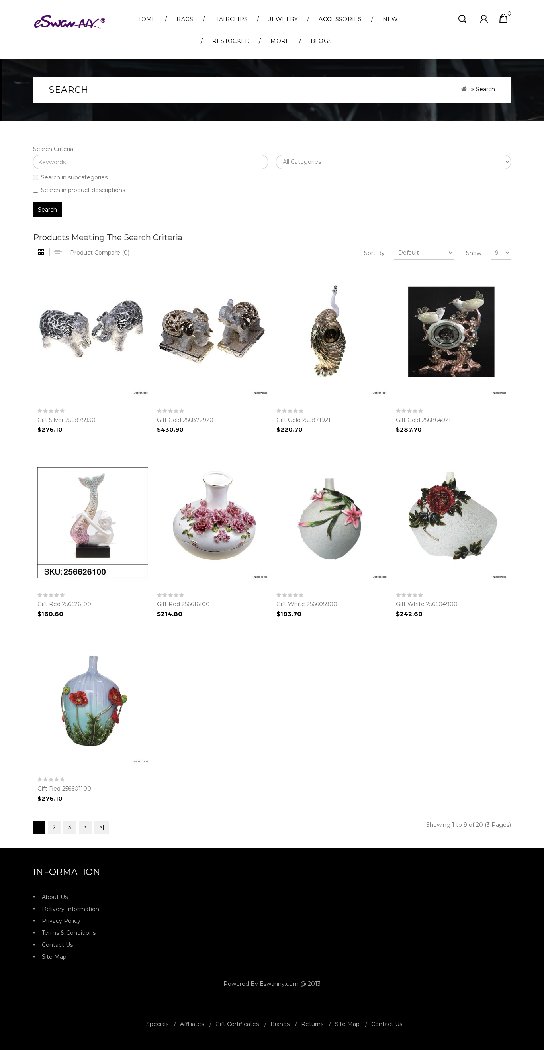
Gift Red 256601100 (64, 788)
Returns (312, 1024)
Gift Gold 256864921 (423, 420)
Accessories (340, 19)
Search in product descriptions (83, 190)
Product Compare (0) (99, 252)
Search (485, 89)
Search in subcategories (74, 177)
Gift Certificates (237, 1024)
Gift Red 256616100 (183, 604)
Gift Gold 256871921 (303, 420)
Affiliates (192, 1024)
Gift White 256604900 (427, 604)
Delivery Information (70, 909)
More (280, 41)
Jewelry (283, 19)
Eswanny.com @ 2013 (290, 983)
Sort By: (375, 253)
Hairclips (231, 19)
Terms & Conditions (69, 932)
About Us (55, 897)
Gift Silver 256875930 (66, 420)
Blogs (321, 41)
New (390, 19)
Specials (157, 1024)
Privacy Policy (61, 920)
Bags (184, 19)
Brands (280, 1024)
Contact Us (57, 944)
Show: (474, 253)
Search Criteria (53, 149)
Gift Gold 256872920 (185, 420)
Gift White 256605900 (306, 604)
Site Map (54, 956)
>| (101, 827)
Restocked (231, 41)
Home (146, 19)
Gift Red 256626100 (64, 604)
